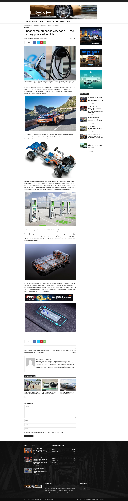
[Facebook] (34, 42)
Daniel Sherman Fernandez (33, 38)
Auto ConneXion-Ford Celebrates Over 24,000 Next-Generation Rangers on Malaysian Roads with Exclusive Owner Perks (95, 109)
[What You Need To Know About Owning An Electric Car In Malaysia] (32, 385)
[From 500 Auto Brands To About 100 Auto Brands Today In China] (50, 385)
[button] (102, 21)
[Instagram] (84, 488)
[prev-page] (25, 397)
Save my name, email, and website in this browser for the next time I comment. (45, 432)
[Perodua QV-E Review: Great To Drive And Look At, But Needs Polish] (83, 128)
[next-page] (28, 397)
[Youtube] (88, 488)
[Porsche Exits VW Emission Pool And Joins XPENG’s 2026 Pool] (68, 385)
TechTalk (30, 25)
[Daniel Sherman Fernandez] (25, 38)
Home (25, 25)
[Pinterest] (41, 42)
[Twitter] (38, 42)
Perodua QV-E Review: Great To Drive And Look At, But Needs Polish (95, 128)
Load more (91, 151)
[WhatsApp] (44, 42)
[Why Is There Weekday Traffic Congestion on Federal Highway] (83, 145)
